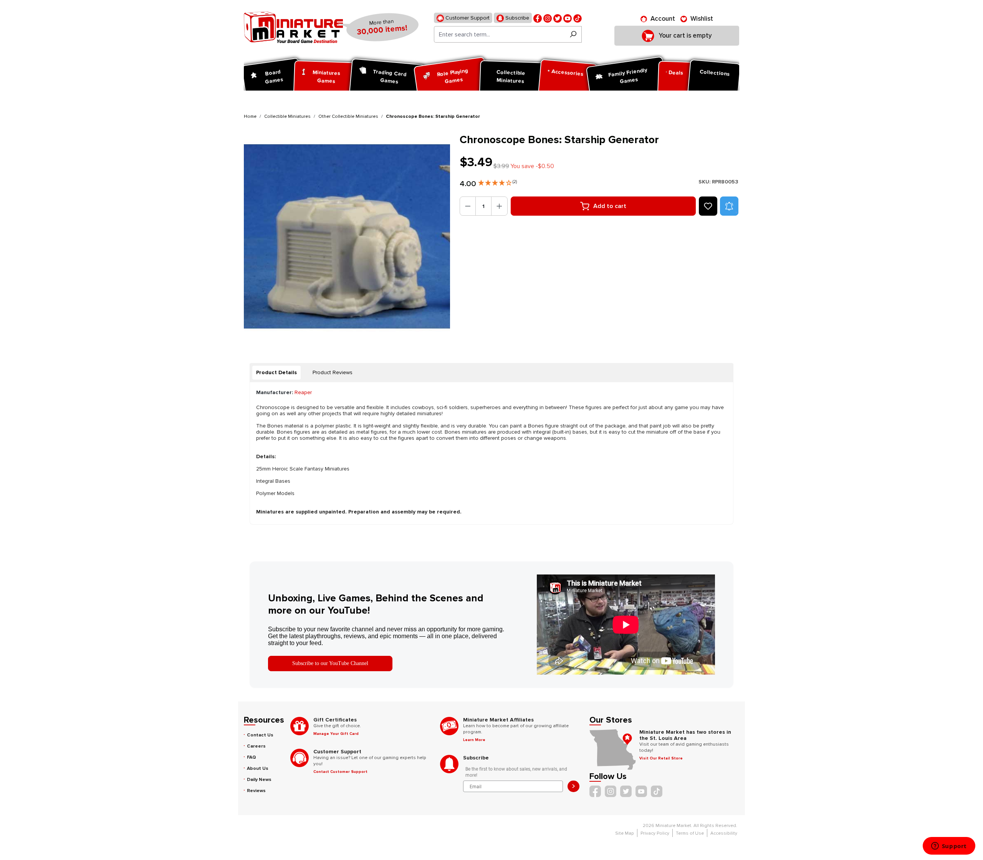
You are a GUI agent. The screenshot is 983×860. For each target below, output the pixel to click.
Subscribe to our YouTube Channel (330, 663)
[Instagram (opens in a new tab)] (547, 18)
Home (250, 116)
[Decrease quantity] (468, 206)
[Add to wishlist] (708, 206)
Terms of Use (690, 833)
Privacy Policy (654, 833)
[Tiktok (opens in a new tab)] (577, 18)
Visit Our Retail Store (661, 758)
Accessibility (723, 833)
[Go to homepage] (293, 27)
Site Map (624, 833)
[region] (347, 236)
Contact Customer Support (340, 771)
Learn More (474, 740)
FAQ (251, 757)
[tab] (276, 373)
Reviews (256, 791)
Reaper (303, 392)
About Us (257, 768)
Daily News (259, 779)
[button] (497, 181)
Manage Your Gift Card (336, 733)
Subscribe (516, 18)
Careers (256, 746)
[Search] (573, 34)
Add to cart (609, 206)
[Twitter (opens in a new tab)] (557, 18)
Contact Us (260, 735)
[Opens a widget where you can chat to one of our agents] (948, 846)
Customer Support (467, 18)
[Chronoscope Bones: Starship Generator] (347, 236)
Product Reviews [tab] (332, 372)
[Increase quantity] (499, 206)
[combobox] (499, 34)
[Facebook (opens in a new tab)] (537, 18)
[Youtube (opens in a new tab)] (567, 18)
